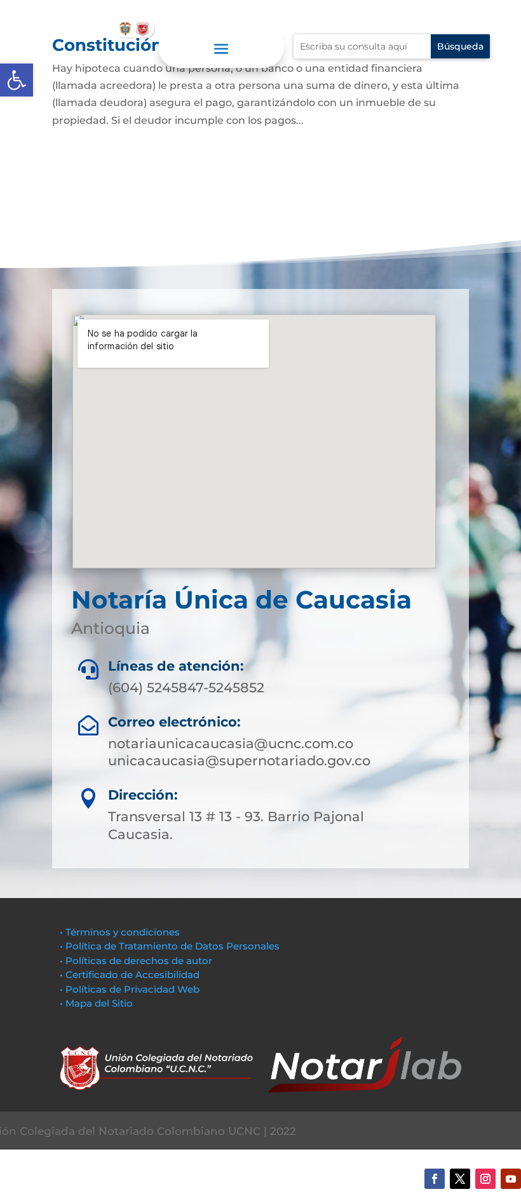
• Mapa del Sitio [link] (97, 1003)
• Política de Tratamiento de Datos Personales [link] (170, 946)
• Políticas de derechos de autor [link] (136, 961)
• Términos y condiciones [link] (120, 932)
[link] (16, 80)
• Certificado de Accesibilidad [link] (130, 975)
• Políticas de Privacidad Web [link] (130, 989)
